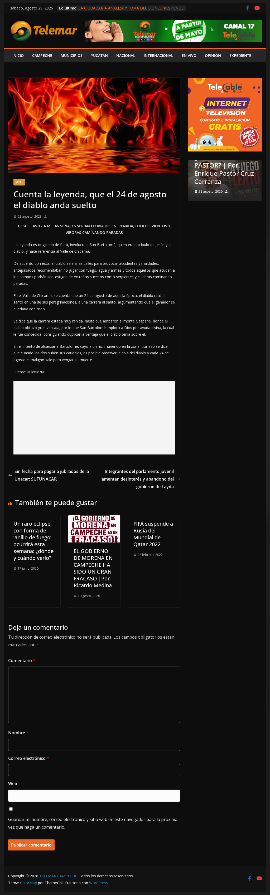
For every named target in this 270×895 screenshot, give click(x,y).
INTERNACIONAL (158, 55)
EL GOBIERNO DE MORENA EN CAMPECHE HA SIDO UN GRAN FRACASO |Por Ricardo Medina (93, 568)
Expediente (240, 55)
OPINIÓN (213, 55)
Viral (19, 182)
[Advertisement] (94, 417)
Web (12, 783)
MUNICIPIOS (72, 55)
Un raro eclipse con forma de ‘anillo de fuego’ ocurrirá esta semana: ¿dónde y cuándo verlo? (33, 540)
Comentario (21, 660)
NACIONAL (125, 55)
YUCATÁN (99, 55)
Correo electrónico (28, 758)
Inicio (18, 55)
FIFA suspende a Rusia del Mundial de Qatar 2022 (153, 534)
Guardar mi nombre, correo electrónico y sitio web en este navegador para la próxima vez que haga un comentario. (92, 823)
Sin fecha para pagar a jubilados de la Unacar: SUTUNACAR (52, 475)
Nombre (18, 733)
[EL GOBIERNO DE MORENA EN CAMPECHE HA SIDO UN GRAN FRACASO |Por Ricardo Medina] (94, 519)
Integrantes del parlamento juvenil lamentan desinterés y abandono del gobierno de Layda (137, 479)
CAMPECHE (42, 55)
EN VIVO (189, 55)
